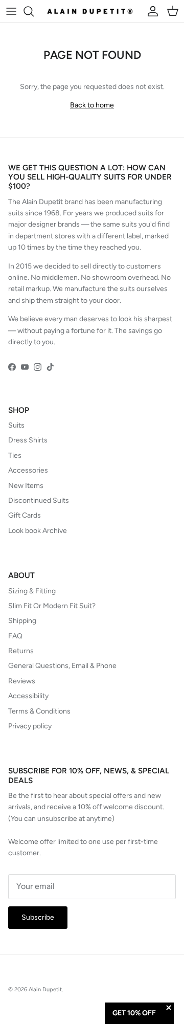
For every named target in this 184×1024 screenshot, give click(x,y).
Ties (14, 455)
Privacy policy (30, 726)
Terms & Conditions (39, 711)
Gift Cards (24, 515)
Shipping (22, 620)
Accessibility (28, 696)
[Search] (33, 11)
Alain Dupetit (45, 989)
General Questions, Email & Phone (62, 665)
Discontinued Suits (38, 500)
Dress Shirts (28, 440)
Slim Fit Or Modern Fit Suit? (52, 606)
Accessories (28, 470)
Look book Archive (37, 530)
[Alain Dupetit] (92, 11)
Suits (16, 425)
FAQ (15, 636)
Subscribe (37, 917)
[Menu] (11, 11)
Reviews (21, 681)
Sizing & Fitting (32, 591)
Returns (21, 651)
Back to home (92, 105)
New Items (25, 485)
